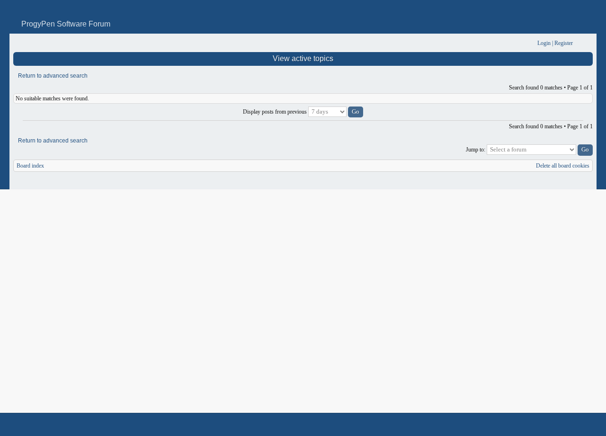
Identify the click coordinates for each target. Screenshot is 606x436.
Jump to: (475, 149)
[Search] (500, 43)
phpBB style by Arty (550, 424)
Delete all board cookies (562, 165)
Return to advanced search (53, 75)
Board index (30, 165)
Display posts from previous (275, 111)
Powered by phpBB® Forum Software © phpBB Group (578, 424)
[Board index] (19, 43)
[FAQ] (515, 43)
